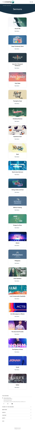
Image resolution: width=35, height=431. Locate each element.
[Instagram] (7, 403)
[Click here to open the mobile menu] (32, 2)
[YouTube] (12, 403)
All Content (4, 5)
